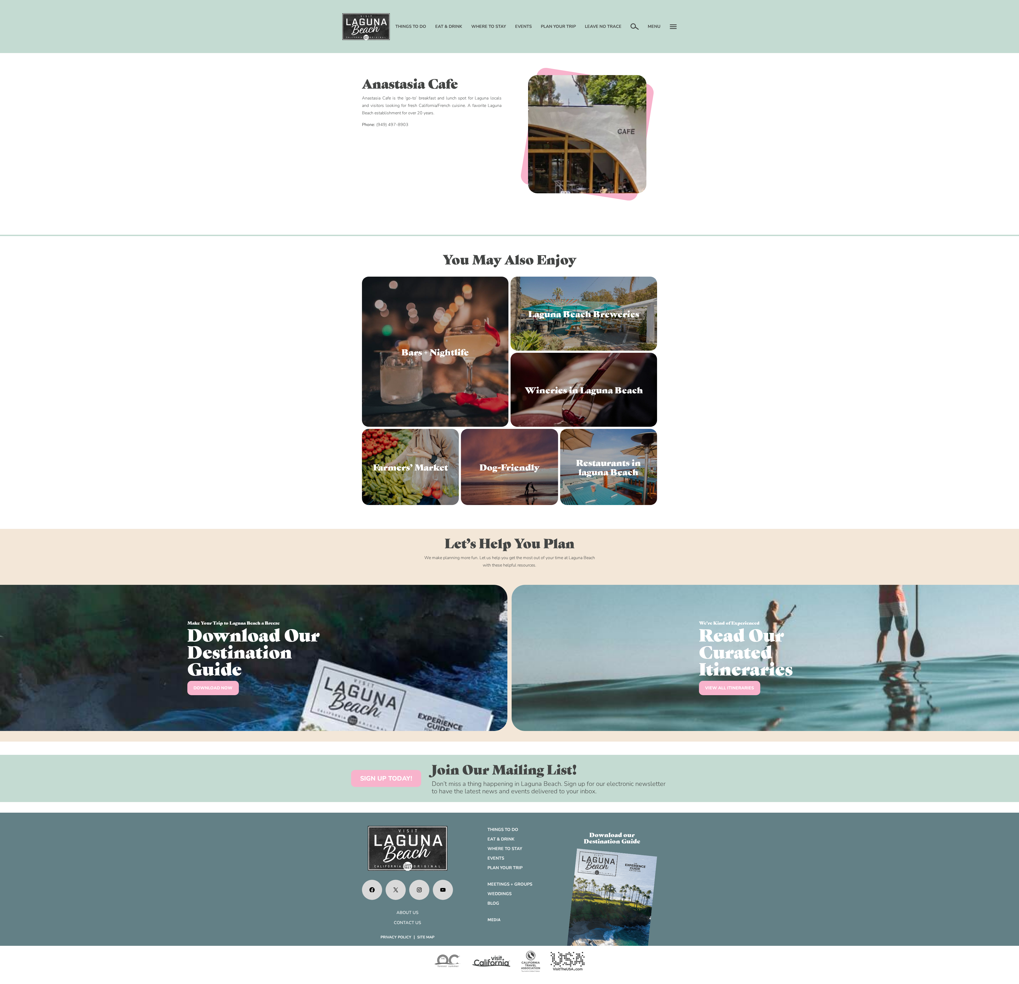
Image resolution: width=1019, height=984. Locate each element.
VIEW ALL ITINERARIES (729, 688)
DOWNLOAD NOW (212, 688)
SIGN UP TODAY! (386, 778)
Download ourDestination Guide (612, 837)
